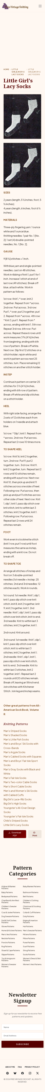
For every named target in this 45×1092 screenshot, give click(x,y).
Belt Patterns (28, 896)
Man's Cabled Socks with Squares (23, 756)
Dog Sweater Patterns (10, 916)
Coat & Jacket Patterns (11, 912)
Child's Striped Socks (16, 820)
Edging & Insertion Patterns (30, 921)
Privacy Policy (32, 1067)
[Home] (16, 5)
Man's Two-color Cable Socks (20, 782)
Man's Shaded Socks (15, 735)
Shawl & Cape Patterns (11, 950)
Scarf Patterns (28, 946)
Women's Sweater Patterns (9, 965)
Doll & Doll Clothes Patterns (9, 921)
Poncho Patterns (8, 942)
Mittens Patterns (29, 934)
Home (6, 69)
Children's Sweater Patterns (9, 907)
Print (34, 835)
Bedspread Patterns (10, 896)
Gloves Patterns (8, 926)
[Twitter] (37, 1073)
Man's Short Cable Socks (18, 786)
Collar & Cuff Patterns (31, 912)
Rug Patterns (7, 946)
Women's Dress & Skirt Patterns (32, 959)
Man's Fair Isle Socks (15, 777)
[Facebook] (22, 1073)
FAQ (20, 1067)
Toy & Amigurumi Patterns (8, 959)
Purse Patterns (29, 942)
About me (10, 1067)
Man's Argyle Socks (14, 752)
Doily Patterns (28, 916)
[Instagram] (30, 1073)
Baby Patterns (7, 892)
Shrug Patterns (29, 950)
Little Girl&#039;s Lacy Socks (18, 71)
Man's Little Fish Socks (16, 739)
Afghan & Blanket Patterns (9, 887)
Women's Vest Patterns (32, 964)
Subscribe (22, 1044)
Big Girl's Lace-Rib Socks (18, 799)
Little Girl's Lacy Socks (16, 824)
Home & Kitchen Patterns (12, 930)
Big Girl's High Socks (15, 803)
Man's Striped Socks (15, 730)
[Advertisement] (22, 35)
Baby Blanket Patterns (32, 886)
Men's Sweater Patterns (32, 930)
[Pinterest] (7, 1073)
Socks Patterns (29, 954)
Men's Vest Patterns (9, 934)
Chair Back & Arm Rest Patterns (10, 901)
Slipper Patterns (8, 954)
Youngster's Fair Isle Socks (18, 816)
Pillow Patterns (29, 938)
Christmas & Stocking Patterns (32, 907)
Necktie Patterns (8, 938)
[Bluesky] (15, 1073)
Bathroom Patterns (30, 892)
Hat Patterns (28, 926)
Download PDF (16, 834)
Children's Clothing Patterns (30, 901)
